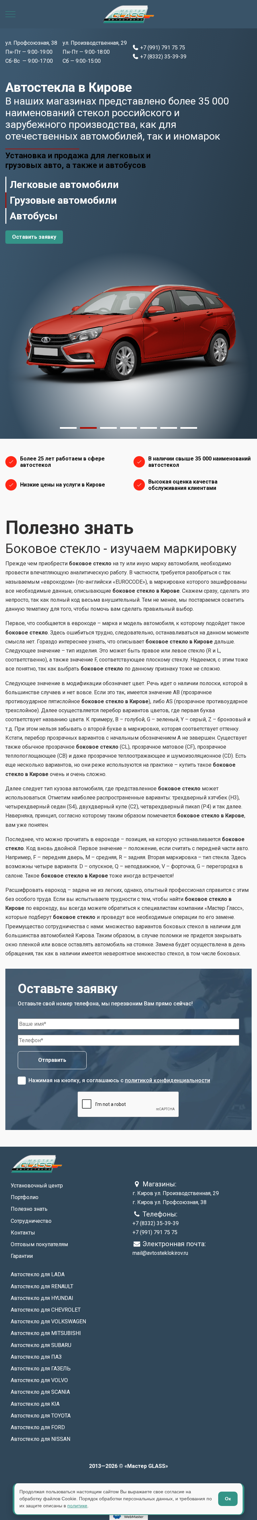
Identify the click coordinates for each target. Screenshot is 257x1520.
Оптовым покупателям (39, 1244)
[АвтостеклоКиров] (128, 14)
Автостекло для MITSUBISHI (46, 1333)
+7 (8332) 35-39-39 (162, 56)
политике (77, 1505)
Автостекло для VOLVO (39, 1380)
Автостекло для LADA (38, 1274)
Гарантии (22, 1256)
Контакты (23, 1232)
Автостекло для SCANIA (40, 1392)
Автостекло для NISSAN (40, 1439)
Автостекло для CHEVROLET (46, 1310)
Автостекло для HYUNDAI (42, 1298)
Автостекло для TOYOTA (41, 1415)
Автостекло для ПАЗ (36, 1357)
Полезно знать (29, 1209)
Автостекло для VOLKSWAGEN (48, 1321)
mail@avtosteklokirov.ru (160, 1253)
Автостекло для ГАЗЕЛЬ (41, 1368)
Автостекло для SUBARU (41, 1345)
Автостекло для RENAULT (42, 1286)
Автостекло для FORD (38, 1427)
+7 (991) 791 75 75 (162, 47)
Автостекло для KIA (35, 1404)
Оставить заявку (34, 237)
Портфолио (24, 1197)
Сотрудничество (31, 1221)
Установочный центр (37, 1185)
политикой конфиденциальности (167, 1080)
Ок (228, 1498)
